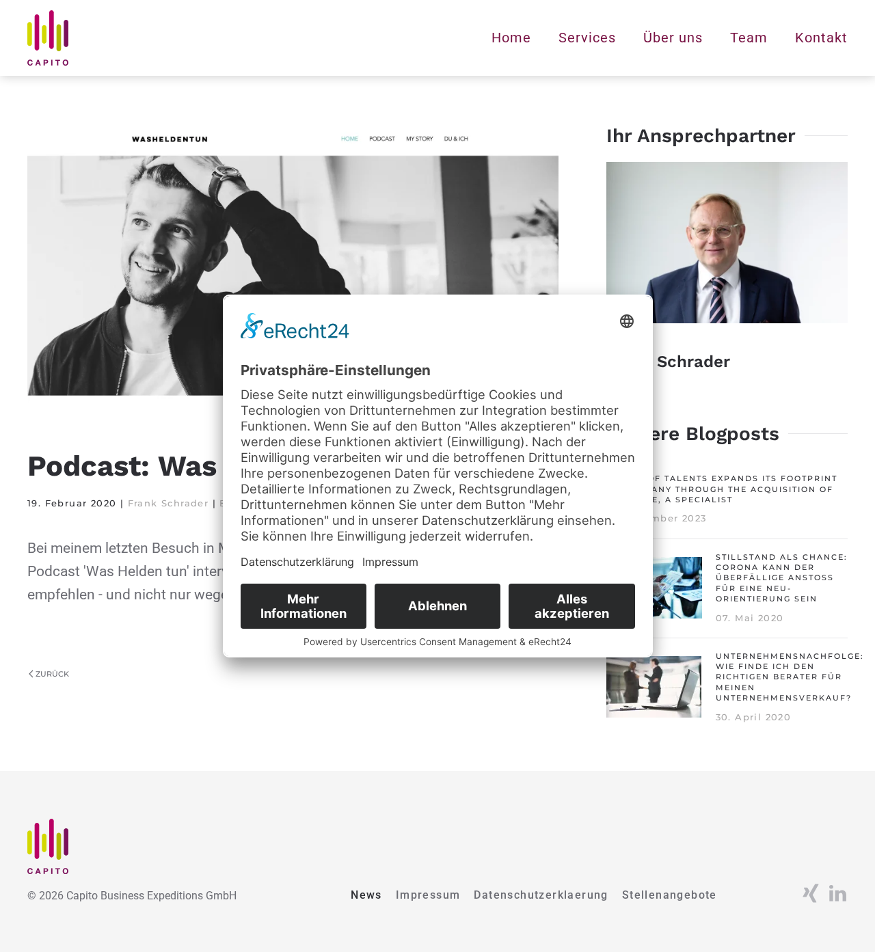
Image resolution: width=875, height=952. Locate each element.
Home (511, 37)
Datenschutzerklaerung (541, 894)
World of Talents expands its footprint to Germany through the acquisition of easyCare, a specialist (721, 489)
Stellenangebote (669, 894)
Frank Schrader (168, 503)
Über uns (673, 37)
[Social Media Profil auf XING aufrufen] (810, 892)
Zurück (52, 674)
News (366, 894)
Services (587, 37)
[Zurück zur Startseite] (47, 38)
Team (749, 37)
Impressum (428, 894)
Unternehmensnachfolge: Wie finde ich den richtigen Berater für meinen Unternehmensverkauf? (790, 677)
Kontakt (821, 37)
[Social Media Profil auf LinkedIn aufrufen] (837, 892)
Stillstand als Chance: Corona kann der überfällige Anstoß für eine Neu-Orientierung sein (782, 578)
